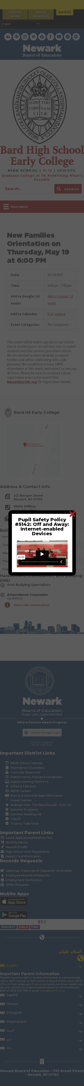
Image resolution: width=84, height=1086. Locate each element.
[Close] (72, 514)
